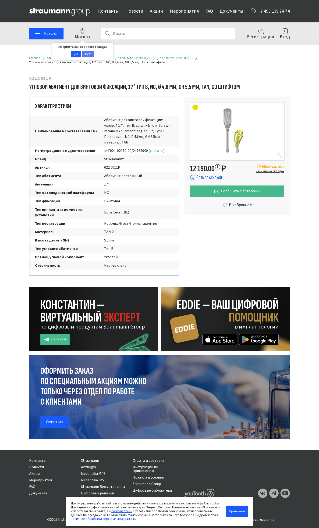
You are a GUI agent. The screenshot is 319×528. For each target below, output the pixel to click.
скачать (156, 150)
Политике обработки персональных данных (103, 518)
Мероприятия (184, 11)
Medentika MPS (93, 473)
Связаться (54, 421)
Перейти (58, 339)
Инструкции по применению (145, 469)
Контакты (108, 11)
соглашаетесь (121, 511)
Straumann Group (147, 483)
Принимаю (237, 511)
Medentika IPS (92, 480)
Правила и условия (148, 477)
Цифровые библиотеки (152, 490)
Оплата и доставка (148, 460)
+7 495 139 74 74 (274, 11)
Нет (88, 54)
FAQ (209, 11)
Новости (134, 11)
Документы (231, 11)
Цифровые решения (97, 493)
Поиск (107, 33)
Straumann (90, 460)
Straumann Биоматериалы (103, 486)
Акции (156, 11)
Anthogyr (88, 467)
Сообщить (240, 191)
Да (76, 54)
